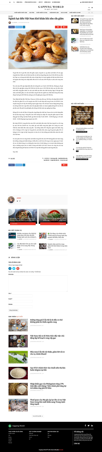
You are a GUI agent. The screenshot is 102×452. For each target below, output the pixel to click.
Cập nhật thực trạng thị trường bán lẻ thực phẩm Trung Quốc (84, 156)
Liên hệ (77, 443)
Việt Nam (68, 12)
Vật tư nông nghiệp (35, 431)
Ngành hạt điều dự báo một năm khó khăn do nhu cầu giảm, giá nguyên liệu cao (83, 115)
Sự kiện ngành (56, 2)
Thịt (48, 433)
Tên (9, 293)
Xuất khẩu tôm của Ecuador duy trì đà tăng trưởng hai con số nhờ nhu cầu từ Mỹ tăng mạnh (86, 49)
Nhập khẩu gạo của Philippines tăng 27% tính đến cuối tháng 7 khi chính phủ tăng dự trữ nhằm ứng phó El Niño (48, 386)
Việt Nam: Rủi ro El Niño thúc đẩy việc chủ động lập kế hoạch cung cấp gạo (47, 337)
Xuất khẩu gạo (50, 12)
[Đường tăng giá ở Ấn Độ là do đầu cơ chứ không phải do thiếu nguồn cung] (18, 325)
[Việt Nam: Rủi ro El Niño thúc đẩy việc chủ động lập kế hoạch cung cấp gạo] (18, 341)
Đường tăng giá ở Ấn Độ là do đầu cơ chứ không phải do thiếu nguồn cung (46, 321)
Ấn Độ (35, 12)
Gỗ (77, 151)
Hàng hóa (19, 2)
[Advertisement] (38, 180)
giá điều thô (46, 160)
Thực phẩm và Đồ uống (82, 159)
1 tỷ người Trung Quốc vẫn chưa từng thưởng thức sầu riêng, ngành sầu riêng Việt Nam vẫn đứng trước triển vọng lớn (86, 22)
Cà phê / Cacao (11, 433)
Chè (9, 435)
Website (10, 304)
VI (89, 7)
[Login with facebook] (10, 270)
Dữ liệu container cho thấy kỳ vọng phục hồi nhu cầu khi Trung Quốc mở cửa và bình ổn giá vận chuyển (27, 235)
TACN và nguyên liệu (82, 131)
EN (92, 7)
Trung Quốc (27, 12)
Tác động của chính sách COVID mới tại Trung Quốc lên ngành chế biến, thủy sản (57, 235)
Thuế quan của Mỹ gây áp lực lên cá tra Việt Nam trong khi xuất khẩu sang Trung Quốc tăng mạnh (48, 402)
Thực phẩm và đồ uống (15, 431)
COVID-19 (47, 158)
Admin (15, 22)
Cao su (30, 437)
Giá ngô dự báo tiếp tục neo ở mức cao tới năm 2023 (84, 129)
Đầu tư (41, 2)
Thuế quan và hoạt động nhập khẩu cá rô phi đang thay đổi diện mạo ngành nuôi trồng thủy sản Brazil (86, 32)
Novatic (61, 449)
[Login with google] (17, 270)
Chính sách (47, 2)
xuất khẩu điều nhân (63, 158)
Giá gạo (41, 12)
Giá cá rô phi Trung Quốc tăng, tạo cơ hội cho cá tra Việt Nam (86, 40)
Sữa (77, 143)
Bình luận (11, 274)
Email (10, 299)
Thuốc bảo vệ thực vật (33, 435)
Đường (9, 437)
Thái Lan (60, 12)
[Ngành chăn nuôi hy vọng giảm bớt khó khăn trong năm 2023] (43, 246)
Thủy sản (49, 435)
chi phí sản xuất (64, 160)
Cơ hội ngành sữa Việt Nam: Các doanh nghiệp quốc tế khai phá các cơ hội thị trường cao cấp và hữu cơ (84, 139)
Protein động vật (53, 431)
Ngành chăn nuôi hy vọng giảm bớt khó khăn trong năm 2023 (57, 246)
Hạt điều (10, 16)
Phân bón (31, 433)
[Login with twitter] (14, 270)
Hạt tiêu (10, 440)
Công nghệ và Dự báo (30, 2)
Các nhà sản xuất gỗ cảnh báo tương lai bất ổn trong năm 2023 (84, 148)
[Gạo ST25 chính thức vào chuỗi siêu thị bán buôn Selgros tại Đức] (18, 373)
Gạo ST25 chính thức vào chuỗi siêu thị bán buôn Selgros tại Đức (47, 369)
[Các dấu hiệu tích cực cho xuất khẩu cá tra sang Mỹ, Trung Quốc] (12, 246)
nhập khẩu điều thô (55, 160)
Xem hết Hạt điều (37, 416)
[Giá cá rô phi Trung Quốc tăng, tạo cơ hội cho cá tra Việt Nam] (75, 40)
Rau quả (10, 442)
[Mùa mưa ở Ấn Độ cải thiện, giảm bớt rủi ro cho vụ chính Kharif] (18, 357)
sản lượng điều (54, 158)
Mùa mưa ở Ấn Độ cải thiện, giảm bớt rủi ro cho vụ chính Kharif (47, 353)
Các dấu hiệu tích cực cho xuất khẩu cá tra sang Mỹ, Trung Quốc (26, 245)
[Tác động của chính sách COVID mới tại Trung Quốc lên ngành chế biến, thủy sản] (43, 236)
